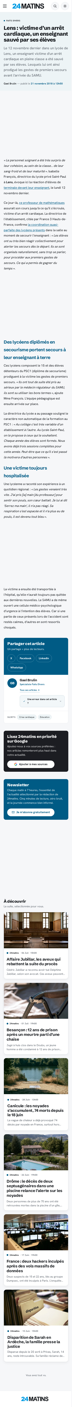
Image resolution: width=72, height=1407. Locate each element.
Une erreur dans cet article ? (38, 712)
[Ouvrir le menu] (5, 6)
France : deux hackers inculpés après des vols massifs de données (28, 1269)
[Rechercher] (55, 6)
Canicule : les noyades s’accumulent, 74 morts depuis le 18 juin (28, 1116)
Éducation (44, 727)
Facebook (25, 658)
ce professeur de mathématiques (42, 203)
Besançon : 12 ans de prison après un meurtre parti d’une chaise (33, 1042)
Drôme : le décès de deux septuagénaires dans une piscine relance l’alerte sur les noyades (34, 1192)
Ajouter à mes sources (33, 775)
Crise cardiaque (26, 727)
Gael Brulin (10, 83)
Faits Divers (13, 21)
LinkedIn (44, 658)
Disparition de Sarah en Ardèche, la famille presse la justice (33, 1343)
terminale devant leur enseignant (26, 188)
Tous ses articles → (30, 690)
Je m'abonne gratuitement (33, 823)
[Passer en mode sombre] (65, 6)
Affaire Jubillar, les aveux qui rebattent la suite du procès (33, 971)
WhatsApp (16, 667)
